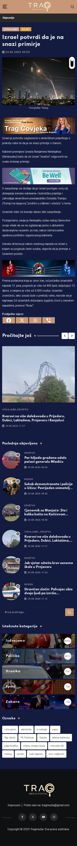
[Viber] (48, 320)
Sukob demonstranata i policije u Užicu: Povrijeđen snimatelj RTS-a (48, 488)
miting (8, 754)
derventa (26, 729)
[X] (22, 320)
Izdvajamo (9, 409)
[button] (65, 336)
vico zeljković (56, 754)
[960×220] (38, 175)
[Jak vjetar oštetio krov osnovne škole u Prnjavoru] (11, 565)
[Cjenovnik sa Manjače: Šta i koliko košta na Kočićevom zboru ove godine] (11, 512)
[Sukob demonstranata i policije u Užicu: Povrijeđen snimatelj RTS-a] (11, 486)
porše (20, 754)
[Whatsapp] (35, 320)
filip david (9, 737)
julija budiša (11, 745)
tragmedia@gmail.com (55, 805)
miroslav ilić (57, 745)
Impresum (14, 805)
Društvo (22, 409)
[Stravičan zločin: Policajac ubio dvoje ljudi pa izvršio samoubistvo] (11, 591)
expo (55, 729)
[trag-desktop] (38, 125)
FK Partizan (27, 737)
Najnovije (8, 17)
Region (28, 479)
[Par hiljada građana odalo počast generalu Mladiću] (11, 460)
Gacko (43, 737)
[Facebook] (9, 320)
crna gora (10, 729)
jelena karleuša (61, 737)
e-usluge (42, 729)
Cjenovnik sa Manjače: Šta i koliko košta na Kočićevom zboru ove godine (45, 514)
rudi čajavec (36, 754)
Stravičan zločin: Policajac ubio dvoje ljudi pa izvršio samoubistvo (48, 593)
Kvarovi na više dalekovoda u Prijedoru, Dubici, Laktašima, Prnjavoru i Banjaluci (47, 540)
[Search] (72, 7)
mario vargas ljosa (34, 745)
